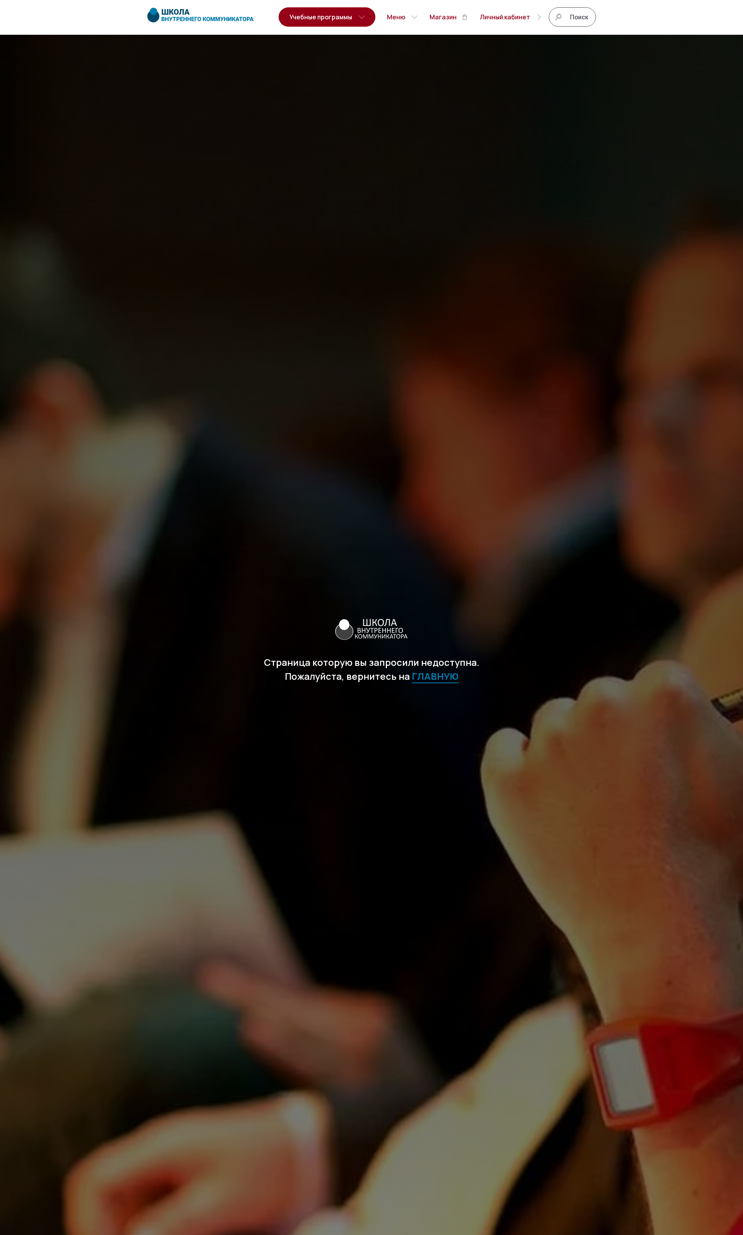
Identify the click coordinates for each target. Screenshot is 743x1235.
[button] (327, 17)
